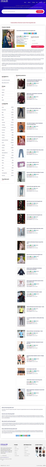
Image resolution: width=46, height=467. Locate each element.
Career (25, 452)
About (29, 2)
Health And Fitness (7, 140)
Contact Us (26, 450)
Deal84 (2, 465)
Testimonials (17, 455)
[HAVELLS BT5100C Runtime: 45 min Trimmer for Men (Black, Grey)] (36, 451)
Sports (7, 167)
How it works (26, 447)
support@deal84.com (5, 457)
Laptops (7, 150)
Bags (7, 114)
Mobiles (7, 157)
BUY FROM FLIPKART (20, 45)
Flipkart (3, 92)
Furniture (7, 132)
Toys (7, 170)
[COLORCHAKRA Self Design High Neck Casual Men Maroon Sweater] (36, 448)
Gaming (7, 135)
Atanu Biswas (40, 465)
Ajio (2, 97)
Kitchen (7, 147)
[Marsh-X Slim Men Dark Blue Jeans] (40, 451)
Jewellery (7, 145)
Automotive (7, 109)
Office (7, 162)
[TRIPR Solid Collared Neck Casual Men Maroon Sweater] (40, 448)
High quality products (5, 82)
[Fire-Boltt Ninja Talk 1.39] (40, 455)
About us (16, 450)
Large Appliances (7, 152)
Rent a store (17, 448)
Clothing (7, 124)
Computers (7, 127)
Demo (16, 452)
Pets (7, 165)
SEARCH (39, 11)
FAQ (37, 2)
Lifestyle (7, 155)
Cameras (7, 122)
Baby (7, 112)
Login (44, 2)
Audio (7, 107)
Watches (7, 175)
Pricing (33, 2)
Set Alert (37, 46)
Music (7, 160)
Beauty (7, 117)
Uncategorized (7, 172)
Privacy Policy (26, 455)
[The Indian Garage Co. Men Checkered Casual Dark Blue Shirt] (43, 451)
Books (7, 119)
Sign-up (6, 451)
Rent (25, 2)
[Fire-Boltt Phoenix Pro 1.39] (43, 455)
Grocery (7, 137)
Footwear (7, 129)
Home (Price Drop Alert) (6, 80)
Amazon (3, 89)
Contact (40, 2)
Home (7, 142)
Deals (15, 447)
